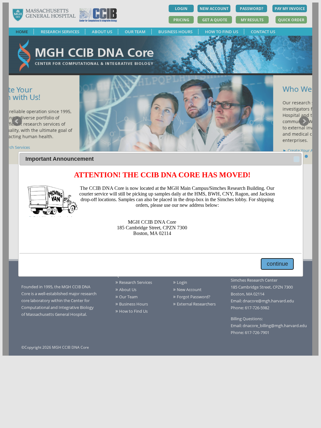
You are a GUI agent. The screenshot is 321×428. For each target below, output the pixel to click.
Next (304, 121)
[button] (296, 159)
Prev (17, 121)
